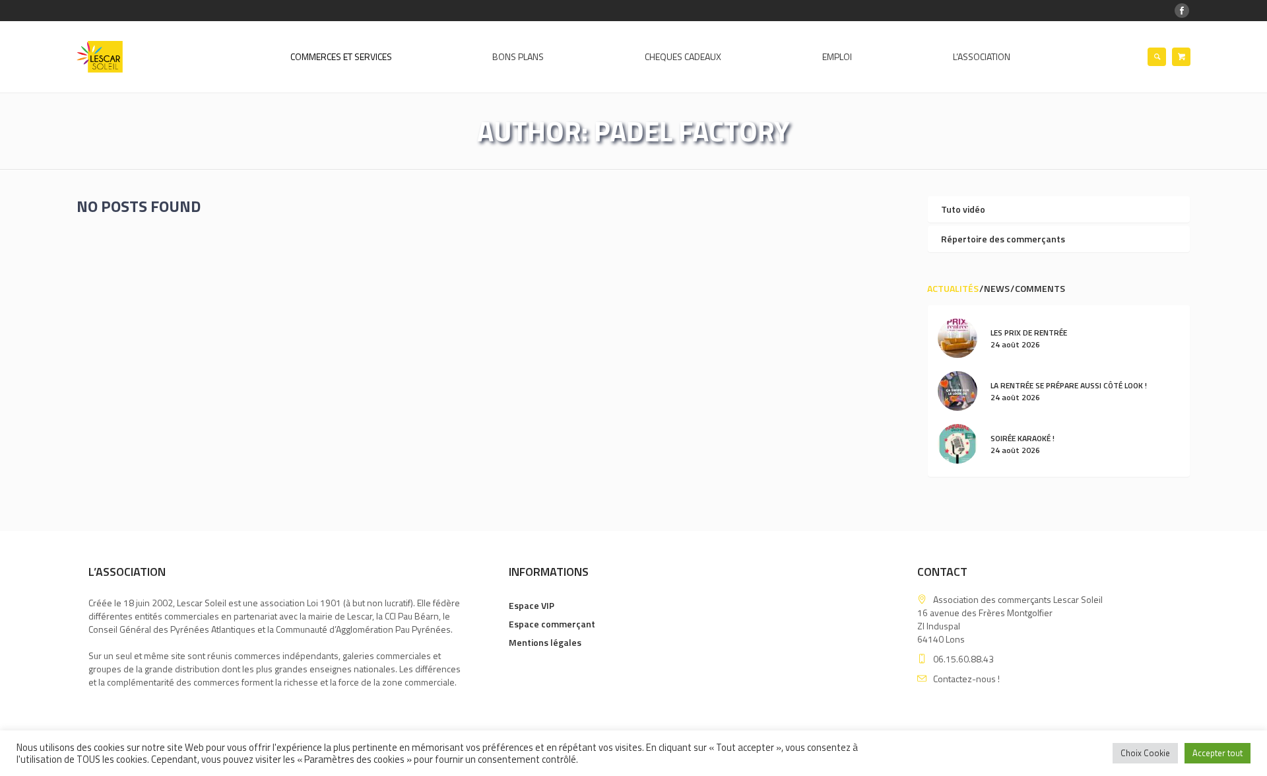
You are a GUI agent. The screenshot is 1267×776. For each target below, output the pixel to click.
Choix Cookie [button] (1145, 752)
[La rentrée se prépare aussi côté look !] (957, 390)
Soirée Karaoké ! (1023, 438)
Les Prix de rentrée (1029, 332)
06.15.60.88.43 (963, 659)
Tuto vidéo (963, 209)
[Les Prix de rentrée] (957, 337)
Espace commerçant (552, 624)
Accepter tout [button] (1217, 752)
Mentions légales (545, 642)
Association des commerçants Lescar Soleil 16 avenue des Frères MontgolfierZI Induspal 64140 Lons (1010, 619)
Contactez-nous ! (966, 679)
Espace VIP (531, 605)
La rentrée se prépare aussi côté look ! (1069, 385)
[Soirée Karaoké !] (957, 443)
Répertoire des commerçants (1003, 239)
